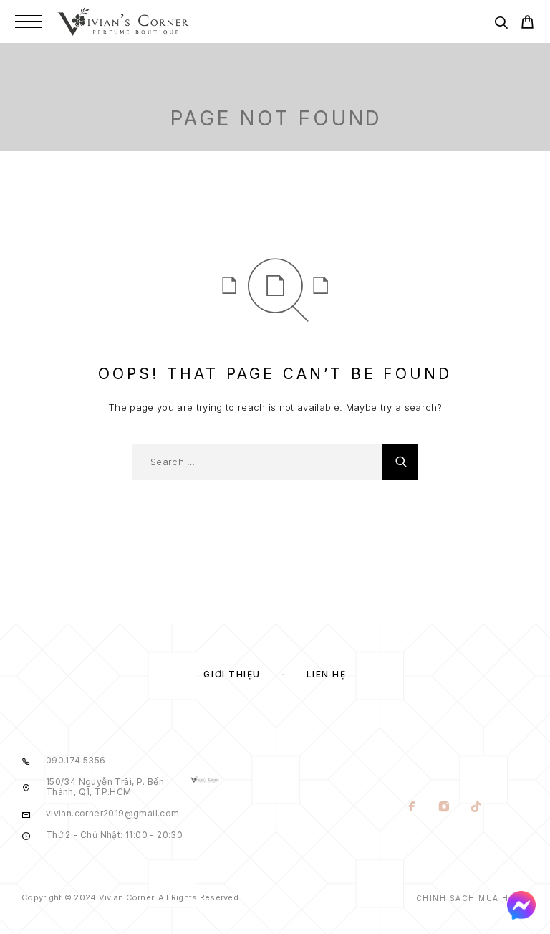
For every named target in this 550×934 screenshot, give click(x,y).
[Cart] (527, 24)
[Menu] (28, 21)
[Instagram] (444, 808)
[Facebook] (411, 808)
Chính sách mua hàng (472, 898)
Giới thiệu (232, 674)
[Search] (500, 25)
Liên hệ (327, 674)
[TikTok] (476, 808)
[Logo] (123, 21)
